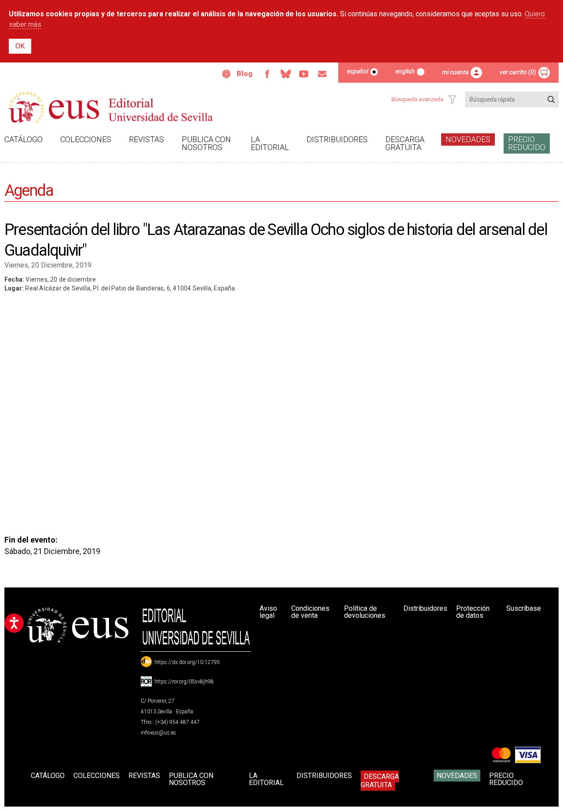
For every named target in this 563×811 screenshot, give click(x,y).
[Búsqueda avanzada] (453, 99)
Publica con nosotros (206, 143)
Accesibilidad (226, 74)
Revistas (146, 139)
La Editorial (270, 143)
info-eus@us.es (158, 733)
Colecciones (85, 139)
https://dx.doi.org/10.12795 (187, 662)
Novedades (468, 139)
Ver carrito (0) (518, 72)
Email (322, 74)
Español (357, 71)
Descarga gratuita (404, 143)
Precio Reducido (526, 143)
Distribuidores (337, 139)
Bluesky (285, 74)
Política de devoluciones (364, 612)
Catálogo (23, 139)
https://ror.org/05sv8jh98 (184, 682)
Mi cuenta (455, 72)
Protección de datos (473, 612)
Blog (244, 74)
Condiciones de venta (310, 612)
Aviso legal (268, 612)
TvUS (304, 74)
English (405, 71)
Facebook (267, 74)
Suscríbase (523, 608)
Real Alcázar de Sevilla (57, 288)
